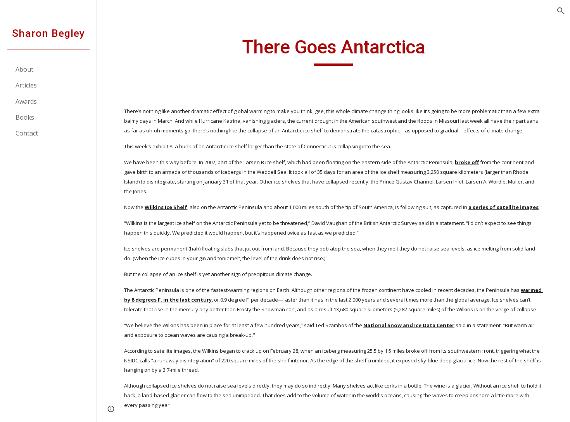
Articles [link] (26, 85)
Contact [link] (27, 133)
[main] (333, 51)
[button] (560, 11)
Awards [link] (26, 101)
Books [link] (25, 117)
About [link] (24, 69)
